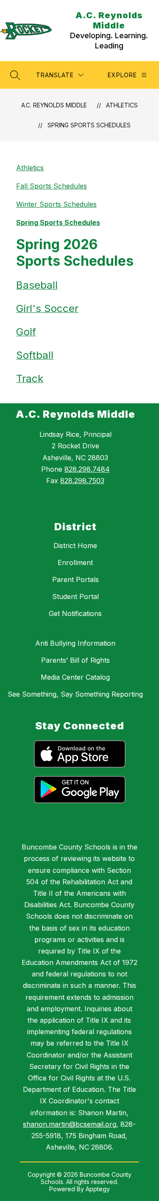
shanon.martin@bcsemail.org (69, 1124)
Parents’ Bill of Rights (75, 660)
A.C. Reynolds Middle (54, 105)
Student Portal (75, 596)
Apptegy (98, 1189)
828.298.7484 (87, 469)
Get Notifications (75, 613)
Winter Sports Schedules (56, 204)
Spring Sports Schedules (89, 125)
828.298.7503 (82, 480)
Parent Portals (75, 579)
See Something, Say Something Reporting (75, 694)
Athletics (122, 105)
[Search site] (15, 75)
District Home (75, 545)
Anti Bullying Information (75, 643)
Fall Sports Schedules (51, 186)
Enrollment (75, 562)
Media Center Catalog (75, 677)
